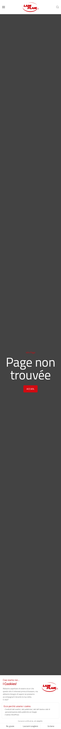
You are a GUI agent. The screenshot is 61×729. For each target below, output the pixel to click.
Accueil (30, 389)
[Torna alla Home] (30, 7)
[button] (3, 7)
